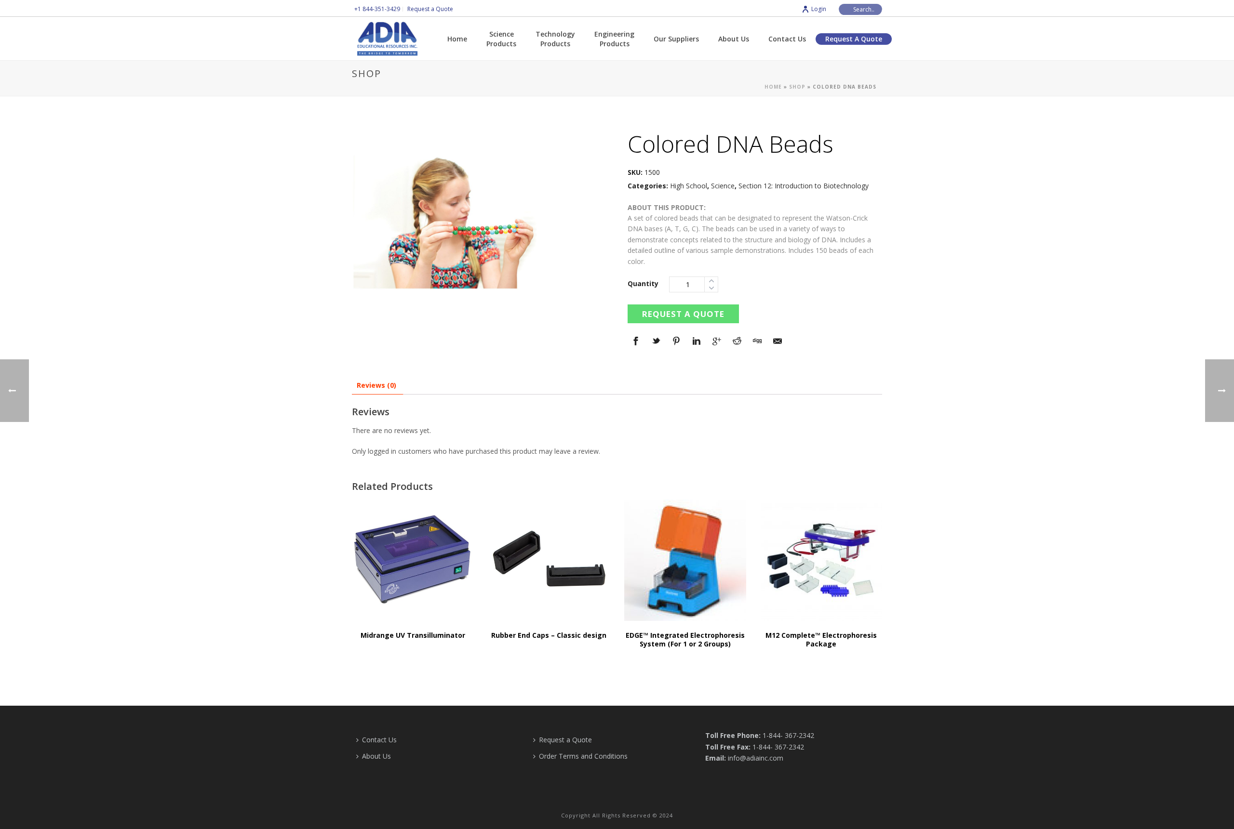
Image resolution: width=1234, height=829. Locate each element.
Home (457, 38)
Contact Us (787, 38)
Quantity (643, 283)
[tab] (376, 385)
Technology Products (555, 38)
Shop (797, 86)
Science (723, 185)
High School (688, 185)
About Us (733, 38)
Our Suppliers (676, 38)
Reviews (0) (376, 385)
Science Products (501, 38)
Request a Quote (853, 38)
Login (818, 9)
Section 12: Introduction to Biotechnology (803, 185)
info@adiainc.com (755, 758)
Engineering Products (614, 38)
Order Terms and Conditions (583, 756)
